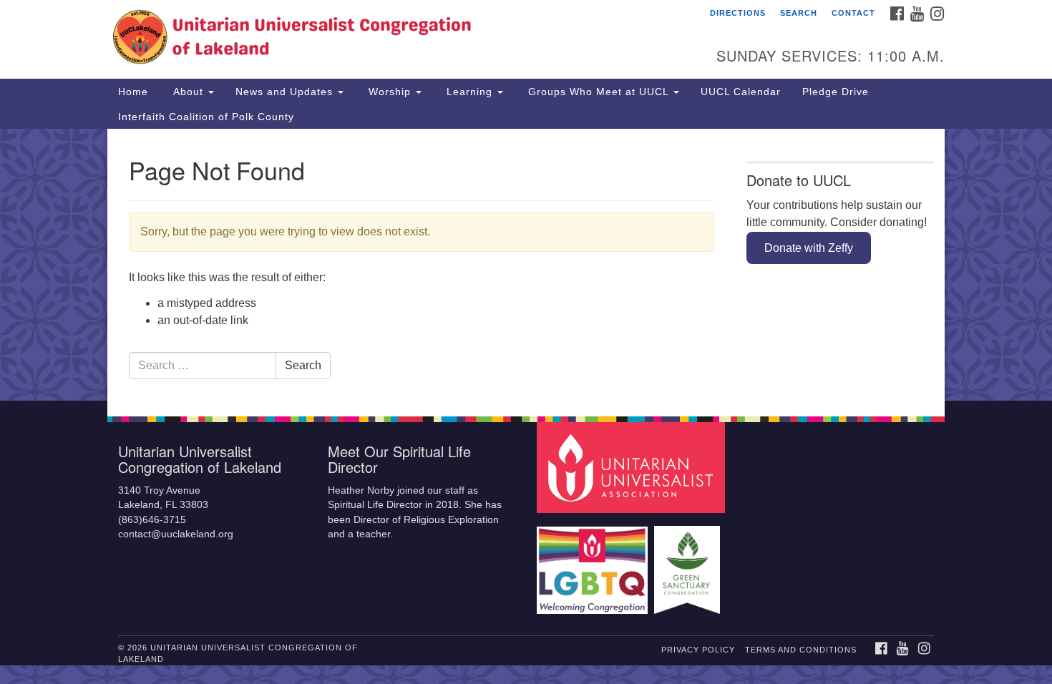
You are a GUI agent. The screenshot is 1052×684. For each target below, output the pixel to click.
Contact (853, 13)
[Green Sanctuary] (689, 562)
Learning (469, 91)
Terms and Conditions (801, 649)
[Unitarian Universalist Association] (633, 466)
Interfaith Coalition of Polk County (206, 116)
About (188, 91)
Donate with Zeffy (808, 248)
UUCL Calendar (741, 91)
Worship (389, 91)
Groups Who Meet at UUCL (598, 91)
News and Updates (285, 91)
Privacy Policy (698, 649)
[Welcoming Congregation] (594, 562)
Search (798, 13)
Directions (738, 13)
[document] (526, 265)
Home (133, 91)
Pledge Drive (835, 91)
